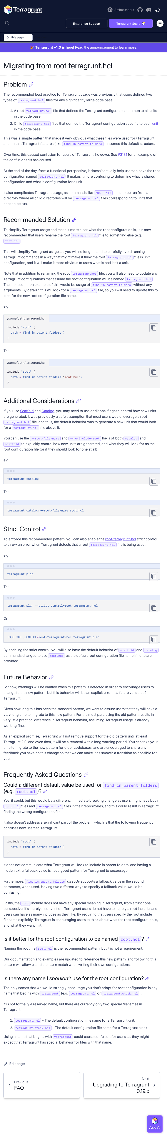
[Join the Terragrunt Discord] (148, 9)
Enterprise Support (86, 23)
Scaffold (27, 411)
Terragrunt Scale (128, 23)
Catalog (48, 411)
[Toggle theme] (157, 9)
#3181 (122, 154)
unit (155, 123)
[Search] (33, 22)
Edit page (17, 1064)
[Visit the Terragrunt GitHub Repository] (140, 9)
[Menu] (160, 23)
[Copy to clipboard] (153, 327)
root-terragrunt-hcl (120, 539)
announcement (102, 47)
